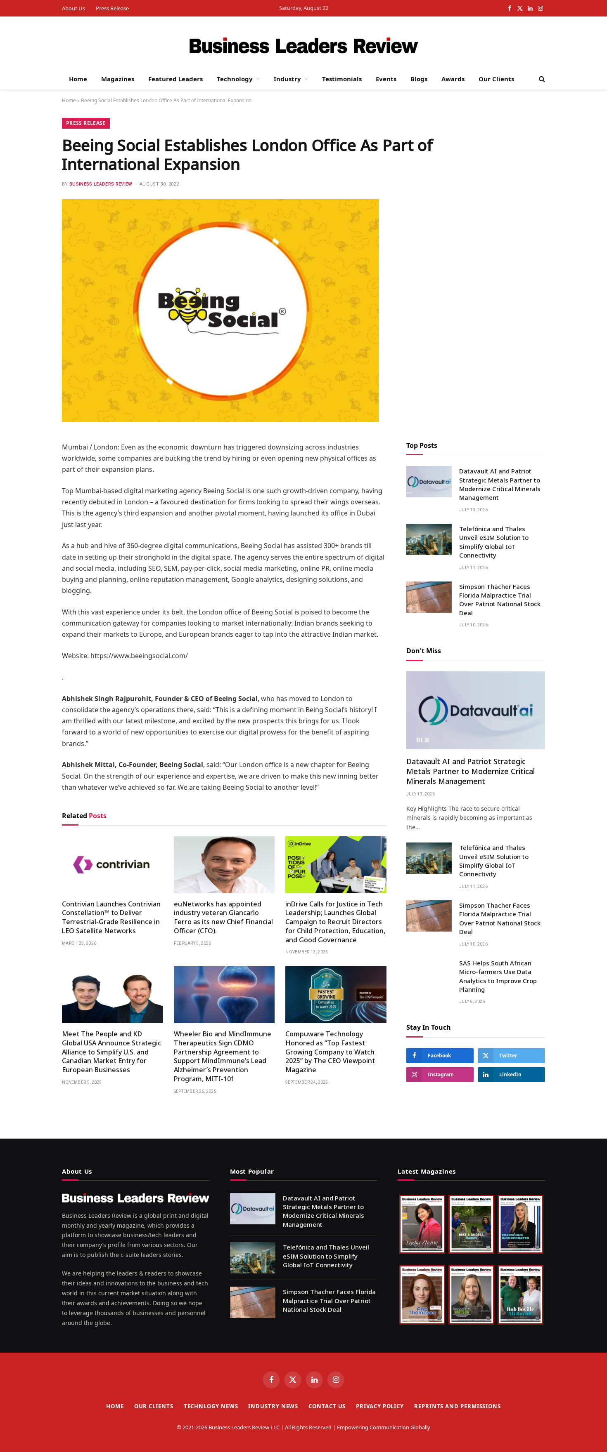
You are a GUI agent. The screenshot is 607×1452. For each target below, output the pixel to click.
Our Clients (496, 79)
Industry (287, 79)
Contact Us (327, 1406)
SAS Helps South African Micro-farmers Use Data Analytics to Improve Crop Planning (498, 976)
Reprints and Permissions (457, 1406)
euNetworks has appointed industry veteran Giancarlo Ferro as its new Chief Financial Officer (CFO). (223, 917)
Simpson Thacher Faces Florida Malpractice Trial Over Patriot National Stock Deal (500, 599)
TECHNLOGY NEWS (211, 1406)
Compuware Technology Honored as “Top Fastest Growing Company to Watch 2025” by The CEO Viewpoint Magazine (330, 1052)
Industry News (273, 1406)
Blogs (418, 79)
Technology (235, 79)
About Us (73, 8)
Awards (453, 79)
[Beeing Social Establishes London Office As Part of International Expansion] (220, 420)
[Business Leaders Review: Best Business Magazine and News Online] (304, 46)
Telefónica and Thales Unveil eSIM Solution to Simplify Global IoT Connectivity (494, 542)
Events (386, 79)
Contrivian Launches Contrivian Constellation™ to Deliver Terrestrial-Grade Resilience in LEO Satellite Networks (111, 917)
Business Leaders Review (101, 184)
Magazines (117, 79)
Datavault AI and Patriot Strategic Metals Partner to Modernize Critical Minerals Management (500, 484)
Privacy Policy (380, 1406)
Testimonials (342, 79)
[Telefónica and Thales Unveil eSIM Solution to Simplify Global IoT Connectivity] (429, 539)
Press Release (112, 8)
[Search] (541, 79)
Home (78, 79)
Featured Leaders (175, 79)
